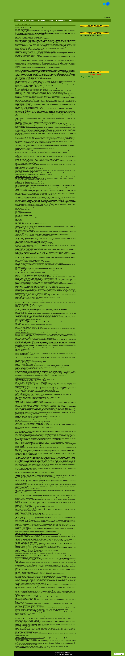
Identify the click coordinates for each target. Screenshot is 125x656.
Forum (71, 20)
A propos (67, 652)
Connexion (107, 17)
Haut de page (119, 654)
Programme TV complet (87, 77)
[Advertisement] (93, 53)
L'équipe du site (59, 652)
